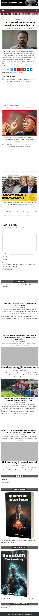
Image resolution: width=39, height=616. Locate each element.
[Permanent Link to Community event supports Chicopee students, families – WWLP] (19, 356)
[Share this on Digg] (28, 69)
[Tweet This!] (12, 69)
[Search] (37, 10)
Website (4, 259)
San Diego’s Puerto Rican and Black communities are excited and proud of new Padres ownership (19, 431)
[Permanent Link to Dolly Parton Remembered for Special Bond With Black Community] (19, 293)
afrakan (9, 28)
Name (4, 253)
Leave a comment (28, 28)
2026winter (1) (5, 607)
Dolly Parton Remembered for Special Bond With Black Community (19, 304)
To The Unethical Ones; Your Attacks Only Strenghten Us (19, 24)
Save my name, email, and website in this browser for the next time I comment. (18, 265)
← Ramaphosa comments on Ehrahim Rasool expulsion (17, 215)
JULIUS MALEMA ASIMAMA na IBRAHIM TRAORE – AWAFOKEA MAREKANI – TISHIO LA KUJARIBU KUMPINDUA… (19, 139)
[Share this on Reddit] (21, 69)
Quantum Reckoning (7, 599)
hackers (20, 72)
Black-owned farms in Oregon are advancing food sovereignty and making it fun (19, 463)
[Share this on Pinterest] (18, 69)
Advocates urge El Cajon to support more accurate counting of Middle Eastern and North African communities (19, 337)
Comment (5, 233)
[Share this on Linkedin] (31, 69)
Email (4, 256)
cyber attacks (13, 72)
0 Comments (23, 307)
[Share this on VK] (24, 69)
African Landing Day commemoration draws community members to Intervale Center (19, 399)
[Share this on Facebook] (15, 69)
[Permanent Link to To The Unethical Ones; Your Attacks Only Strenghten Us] (19, 39)
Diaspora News (5, 482)
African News (19, 19)
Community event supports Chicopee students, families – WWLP (19, 368)
